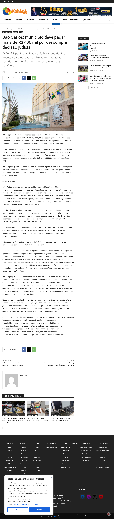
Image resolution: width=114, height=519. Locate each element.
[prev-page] (3, 428)
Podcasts (74, 20)
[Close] (51, 477)
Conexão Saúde (86, 457)
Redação (10, 72)
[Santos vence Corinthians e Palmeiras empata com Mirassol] (83, 46)
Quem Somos (87, 20)
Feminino (23, 467)
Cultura (30, 20)
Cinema (37, 447)
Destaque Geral (12, 29)
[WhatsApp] (34, 78)
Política (15, 32)
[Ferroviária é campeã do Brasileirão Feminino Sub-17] (83, 57)
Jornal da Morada (51, 447)
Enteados (86, 460)
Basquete (24, 447)
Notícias (7, 20)
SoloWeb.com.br (58, 517)
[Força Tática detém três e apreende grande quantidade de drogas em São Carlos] (13, 408)
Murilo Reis (65, 460)
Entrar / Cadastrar (7, 1)
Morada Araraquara (102, 450)
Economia (10, 454)
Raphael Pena (65, 467)
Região (21, 32)
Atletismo (24, 460)
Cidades (9, 450)
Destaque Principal (33, 415)
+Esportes (24, 454)
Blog (55, 20)
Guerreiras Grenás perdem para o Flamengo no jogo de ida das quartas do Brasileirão (100, 78)
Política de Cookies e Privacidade (26, 504)
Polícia (10, 464)
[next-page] (7, 428)
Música (37, 450)
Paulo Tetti (65, 464)
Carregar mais (94, 87)
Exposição (37, 457)
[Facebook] (24, 78)
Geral (9, 447)
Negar (18, 510)
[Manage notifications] (109, 514)
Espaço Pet (9, 460)
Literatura (37, 464)
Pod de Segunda (86, 450)
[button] (109, 20)
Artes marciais (23, 457)
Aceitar (39, 510)
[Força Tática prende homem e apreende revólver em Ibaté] (62, 408)
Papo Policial (86, 454)
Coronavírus (10, 474)
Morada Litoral (102, 454)
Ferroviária (23, 464)
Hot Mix (102, 460)
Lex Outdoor (102, 464)
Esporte (19, 20)
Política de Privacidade (102, 467)
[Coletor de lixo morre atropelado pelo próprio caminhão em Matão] (38, 408)
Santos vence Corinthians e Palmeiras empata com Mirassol (99, 46)
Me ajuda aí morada (86, 447)
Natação (23, 470)
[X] (29, 78)
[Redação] (3, 72)
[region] (28, 495)
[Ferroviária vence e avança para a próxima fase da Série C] (83, 68)
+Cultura (37, 470)
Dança (37, 454)
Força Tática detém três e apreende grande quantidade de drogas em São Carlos (13, 420)
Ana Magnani (65, 447)
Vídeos (64, 20)
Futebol (23, 450)
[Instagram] (86, 497)
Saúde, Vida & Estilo (10, 467)
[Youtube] (99, 497)
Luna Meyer (65, 450)
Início (4, 29)
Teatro (37, 467)
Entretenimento (37, 460)
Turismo (9, 470)
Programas (43, 20)
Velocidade (23, 474)
